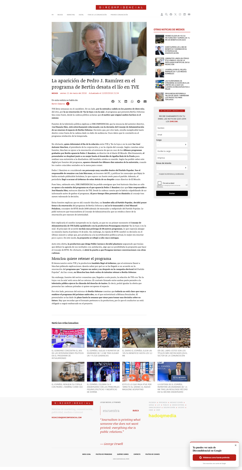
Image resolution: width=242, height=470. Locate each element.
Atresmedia (163, 402)
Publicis (166, 405)
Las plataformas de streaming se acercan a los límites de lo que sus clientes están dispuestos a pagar (177, 85)
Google (151, 405)
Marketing (71, 14)
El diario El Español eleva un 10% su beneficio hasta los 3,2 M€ (137, 353)
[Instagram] (180, 14)
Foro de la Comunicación (97, 14)
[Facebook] (171, 14)
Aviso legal (86, 454)
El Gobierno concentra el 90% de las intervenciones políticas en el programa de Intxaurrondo (68, 354)
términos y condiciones (175, 174)
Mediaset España (176, 402)
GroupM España (169, 407)
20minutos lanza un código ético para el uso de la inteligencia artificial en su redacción (177, 61)
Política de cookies (152, 454)
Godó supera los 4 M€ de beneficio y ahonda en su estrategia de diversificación (176, 50)
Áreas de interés (163, 163)
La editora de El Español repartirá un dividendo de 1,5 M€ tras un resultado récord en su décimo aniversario (173, 388)
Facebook (152, 402)
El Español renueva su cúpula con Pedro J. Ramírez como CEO (67, 385)
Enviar (172, 193)
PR (52, 14)
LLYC (158, 405)
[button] (113, 101)
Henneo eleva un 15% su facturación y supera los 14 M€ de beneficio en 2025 (177, 37)
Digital (81, 14)
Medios (60, 14)
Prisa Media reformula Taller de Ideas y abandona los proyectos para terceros (177, 96)
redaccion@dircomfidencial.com (67, 417)
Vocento (181, 407)
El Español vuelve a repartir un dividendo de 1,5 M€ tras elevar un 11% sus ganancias (103, 353)
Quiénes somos (123, 454)
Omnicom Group (155, 407)
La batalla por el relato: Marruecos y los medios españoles (176, 71)
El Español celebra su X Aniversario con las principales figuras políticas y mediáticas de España (103, 388)
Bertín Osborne (58, 104)
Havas (151, 410)
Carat (158, 410)
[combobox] (115, 410)
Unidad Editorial (178, 405)
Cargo (159, 140)
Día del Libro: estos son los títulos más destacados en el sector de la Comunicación (172, 353)
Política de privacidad (104, 454)
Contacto (137, 454)
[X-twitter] (175, 14)
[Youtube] (189, 14)
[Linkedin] (184, 14)
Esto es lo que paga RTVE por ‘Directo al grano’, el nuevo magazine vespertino (137, 386)
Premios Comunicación (119, 14)
